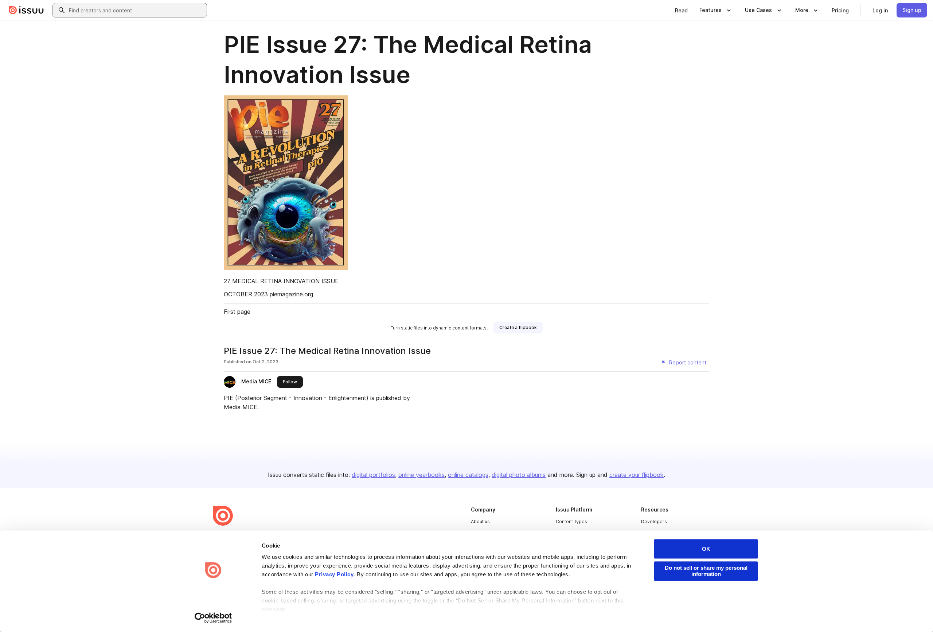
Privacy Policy (334, 574)
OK (706, 549)
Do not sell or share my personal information (706, 571)
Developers (654, 521)
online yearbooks (421, 474)
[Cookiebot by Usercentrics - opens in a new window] (213, 617)
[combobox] (136, 10)
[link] (681, 10)
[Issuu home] (26, 10)
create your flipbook (636, 474)
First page (237, 311)
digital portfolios (373, 474)
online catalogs (468, 474)
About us (480, 521)
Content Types (571, 521)
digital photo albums (519, 474)
